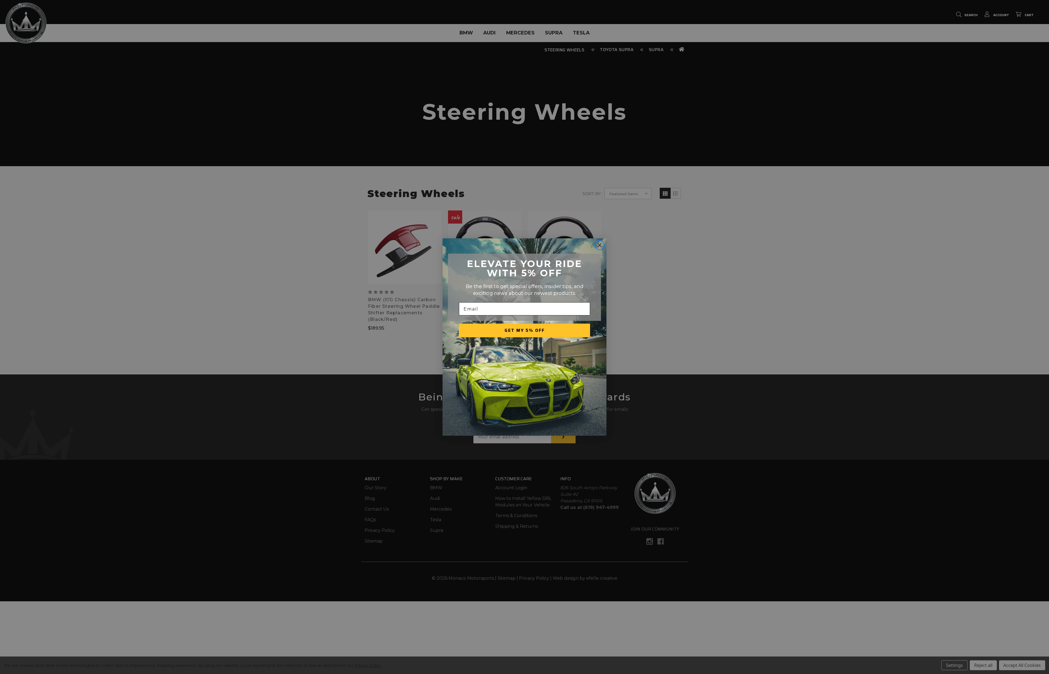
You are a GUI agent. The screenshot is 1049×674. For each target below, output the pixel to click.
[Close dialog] (600, 245)
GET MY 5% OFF (525, 330)
